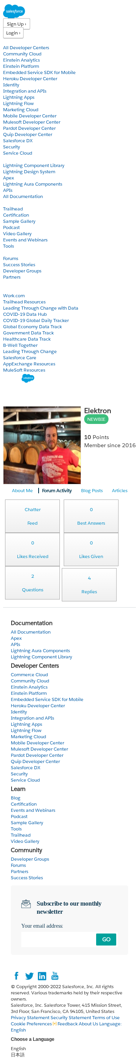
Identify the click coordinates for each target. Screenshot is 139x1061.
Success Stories (19, 264)
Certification (16, 215)
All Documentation (23, 196)
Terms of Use (106, 1017)
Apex (8, 177)
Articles (119, 490)
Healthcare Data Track (27, 339)
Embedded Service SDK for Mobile (39, 72)
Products (13, 41)
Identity (11, 84)
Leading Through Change (30, 351)
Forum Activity (57, 490)
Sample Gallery (19, 221)
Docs (8, 159)
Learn (9, 202)
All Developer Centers (26, 47)
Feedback (67, 1023)
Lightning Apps (18, 97)
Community (16, 252)
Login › (13, 32)
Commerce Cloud (29, 674)
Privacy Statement (31, 1017)
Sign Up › (16, 24)
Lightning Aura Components (32, 184)
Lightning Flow (18, 103)
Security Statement (71, 1017)
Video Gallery (17, 233)
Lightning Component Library (33, 165)
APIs (7, 190)
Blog (8, 283)
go (106, 939)
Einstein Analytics (21, 60)
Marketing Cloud (20, 109)
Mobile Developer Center (29, 115)
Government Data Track (28, 332)
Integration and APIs (24, 91)
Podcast (11, 227)
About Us (88, 1023)
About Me (22, 490)
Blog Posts (92, 490)
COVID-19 (14, 289)
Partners (11, 277)
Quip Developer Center (27, 134)
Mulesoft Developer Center (31, 122)
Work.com (14, 295)
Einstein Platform (21, 66)
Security (11, 146)
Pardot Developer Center (29, 128)
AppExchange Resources (29, 363)
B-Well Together (20, 345)
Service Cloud (17, 153)
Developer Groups (22, 270)
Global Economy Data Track (32, 326)
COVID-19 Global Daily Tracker (36, 320)
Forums (10, 258)
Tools (8, 246)
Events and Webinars (25, 239)
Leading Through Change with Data (40, 308)
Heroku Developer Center (30, 78)
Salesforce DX (17, 140)
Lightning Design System (29, 171)
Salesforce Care (19, 357)
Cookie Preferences (32, 1023)
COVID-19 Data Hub (25, 314)
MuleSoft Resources (24, 370)
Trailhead (13, 208)
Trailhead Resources (24, 301)
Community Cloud (22, 53)
